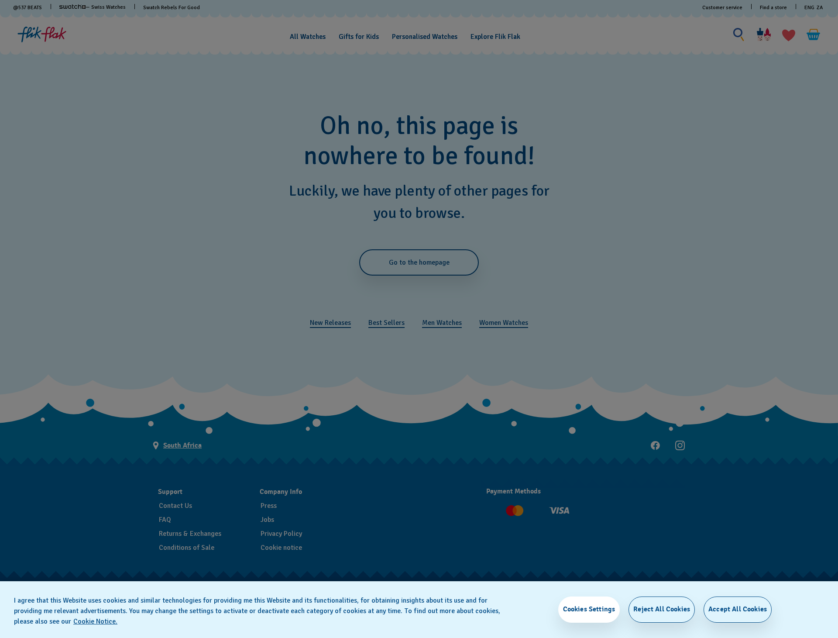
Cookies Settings (589, 609)
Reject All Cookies (661, 609)
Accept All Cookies (737, 609)
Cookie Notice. (95, 621)
